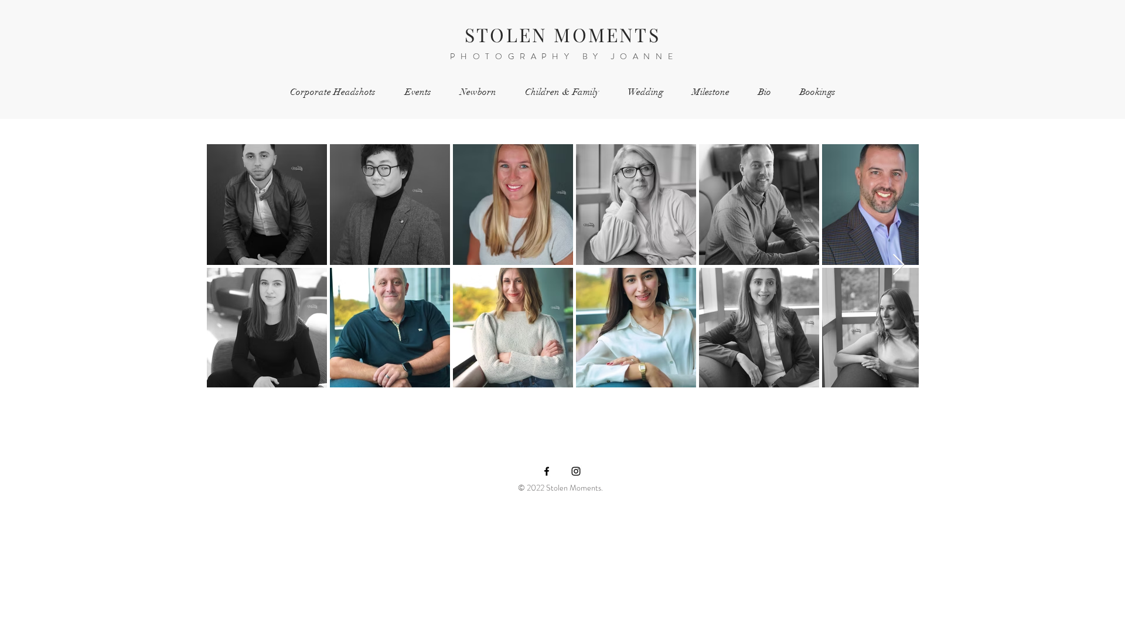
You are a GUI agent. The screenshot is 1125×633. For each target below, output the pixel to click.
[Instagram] (576, 471)
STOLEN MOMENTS (562, 34)
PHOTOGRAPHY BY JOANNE (564, 56)
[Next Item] (898, 265)
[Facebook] (547, 471)
